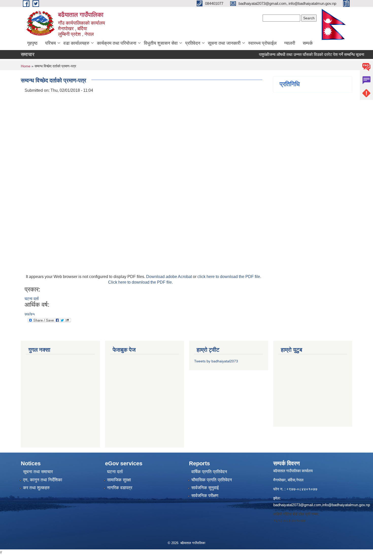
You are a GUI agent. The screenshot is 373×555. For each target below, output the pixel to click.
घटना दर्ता (32, 299)
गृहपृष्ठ (32, 43)
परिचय (50, 43)
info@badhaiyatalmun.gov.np (346, 505)
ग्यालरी (289, 43)
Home (25, 66)
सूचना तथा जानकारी (224, 43)
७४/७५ (30, 314)
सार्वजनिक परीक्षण (204, 495)
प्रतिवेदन (192, 43)
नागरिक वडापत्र (119, 487)
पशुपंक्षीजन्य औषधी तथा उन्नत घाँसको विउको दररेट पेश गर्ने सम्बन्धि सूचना (305, 54)
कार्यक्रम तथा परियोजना (116, 43)
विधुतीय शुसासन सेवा (161, 43)
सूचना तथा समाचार (38, 471)
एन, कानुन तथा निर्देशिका (42, 479)
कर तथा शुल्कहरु (36, 487)
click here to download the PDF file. (229, 276)
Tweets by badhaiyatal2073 (216, 361)
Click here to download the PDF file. (140, 282)
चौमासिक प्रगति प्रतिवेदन (211, 479)
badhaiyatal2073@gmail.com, (297, 505)
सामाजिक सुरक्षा (119, 479)
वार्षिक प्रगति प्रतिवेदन (209, 471)
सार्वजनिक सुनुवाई (205, 487)
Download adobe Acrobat (169, 276)
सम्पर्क (308, 43)
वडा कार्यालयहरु (76, 43)
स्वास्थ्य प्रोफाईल (262, 43)
